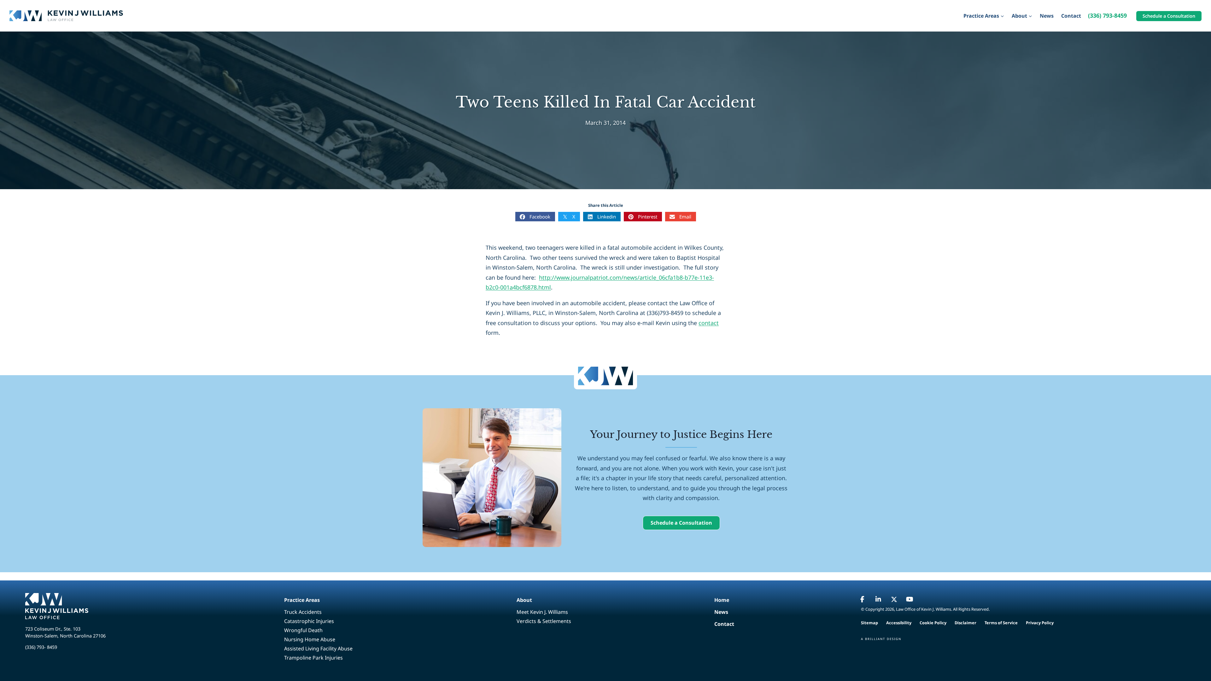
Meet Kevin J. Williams (542, 611)
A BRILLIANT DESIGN (881, 639)
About (524, 600)
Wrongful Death (303, 630)
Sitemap (869, 623)
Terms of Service (1001, 623)
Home (721, 600)
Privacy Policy (1040, 623)
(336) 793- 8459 (41, 647)
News (1047, 15)
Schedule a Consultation (1169, 16)
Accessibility (898, 623)
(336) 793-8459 (1107, 15)
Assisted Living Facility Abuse (318, 648)
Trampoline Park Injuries (313, 657)
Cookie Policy (933, 623)
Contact (1071, 15)
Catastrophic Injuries (309, 621)
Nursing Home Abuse (309, 639)
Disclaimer (965, 623)
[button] (681, 523)
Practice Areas (302, 600)
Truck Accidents (303, 611)
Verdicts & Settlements (544, 621)
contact (709, 323)
